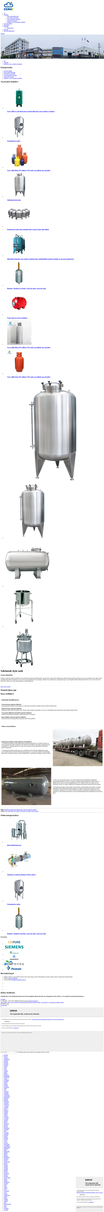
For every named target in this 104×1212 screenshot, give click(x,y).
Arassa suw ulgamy (12, 20)
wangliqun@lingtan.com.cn (18, 979)
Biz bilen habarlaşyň (9, 31)
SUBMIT (3, 999)
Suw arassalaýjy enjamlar (13, 19)
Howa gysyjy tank (12, 1002)
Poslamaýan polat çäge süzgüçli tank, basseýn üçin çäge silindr (28, 229)
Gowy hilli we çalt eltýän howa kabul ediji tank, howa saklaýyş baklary (31, 111)
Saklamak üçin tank (14, 200)
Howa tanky (4, 1002)
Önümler (6, 15)
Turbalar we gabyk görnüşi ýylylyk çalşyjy (21, 874)
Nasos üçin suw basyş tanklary (17, 318)
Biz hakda (6, 25)
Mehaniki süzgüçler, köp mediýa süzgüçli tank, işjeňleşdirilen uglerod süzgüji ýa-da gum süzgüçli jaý (40, 259)
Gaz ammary (44, 1002)
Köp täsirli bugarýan (14, 845)
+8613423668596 (12, 978)
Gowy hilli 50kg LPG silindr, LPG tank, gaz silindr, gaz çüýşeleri (28, 170)
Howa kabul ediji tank (13, 16)
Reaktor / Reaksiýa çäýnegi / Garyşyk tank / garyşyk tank (26, 288)
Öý (5, 13)
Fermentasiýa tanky (13, 141)
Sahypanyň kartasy (33, 1001)
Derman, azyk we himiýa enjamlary (16, 22)
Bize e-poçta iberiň (5, 686)
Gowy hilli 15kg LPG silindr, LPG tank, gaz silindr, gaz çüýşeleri (28, 377)
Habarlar (6, 26)
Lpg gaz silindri (8, 23)
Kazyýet (6, 29)
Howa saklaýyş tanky (35, 1002)
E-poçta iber (4, 1005)
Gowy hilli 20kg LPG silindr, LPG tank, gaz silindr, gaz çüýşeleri (28, 347)
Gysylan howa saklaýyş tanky (56, 1002)
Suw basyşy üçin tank (12, 17)
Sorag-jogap (10, 28)
